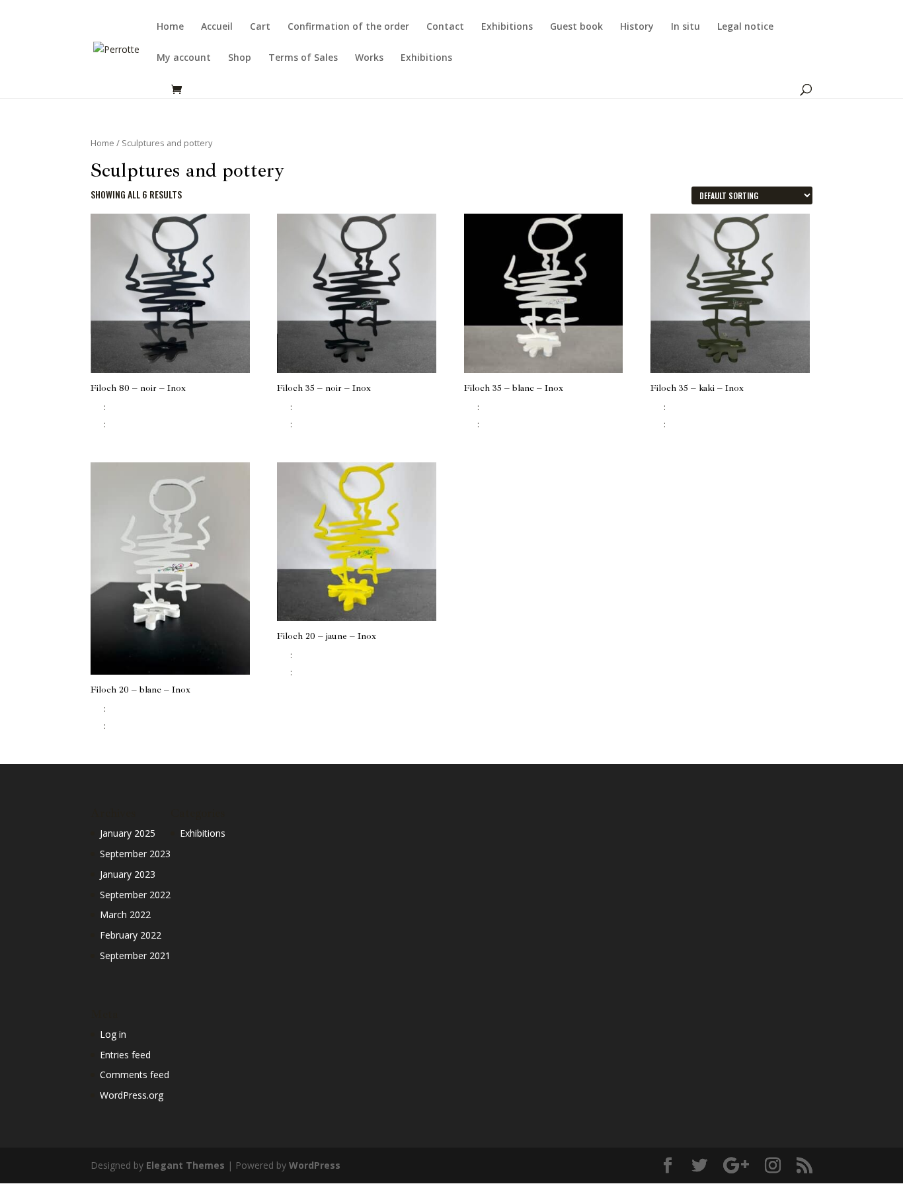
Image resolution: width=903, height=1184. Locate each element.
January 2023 (127, 874)
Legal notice (745, 27)
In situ (685, 27)
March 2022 (125, 914)
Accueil (217, 27)
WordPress (314, 1165)
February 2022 (130, 935)
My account (184, 58)
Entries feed (125, 1054)
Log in (113, 1034)
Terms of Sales (303, 58)
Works (369, 58)
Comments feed (134, 1074)
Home (170, 27)
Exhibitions (507, 27)
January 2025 (127, 833)
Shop (239, 58)
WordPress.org (131, 1095)
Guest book (576, 27)
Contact (445, 27)
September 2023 (135, 853)
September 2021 (135, 955)
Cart (260, 27)
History (637, 27)
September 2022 (135, 894)
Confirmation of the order (348, 27)
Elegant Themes (185, 1165)
